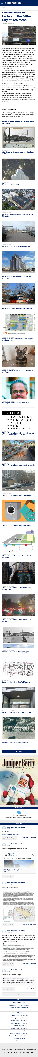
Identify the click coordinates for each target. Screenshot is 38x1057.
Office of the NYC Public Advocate (19, 1007)
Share (34, 837)
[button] (2, 3)
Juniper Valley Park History (19, 1031)
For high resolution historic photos (19, 1015)
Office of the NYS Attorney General (19, 1005)
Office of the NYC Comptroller (19, 1028)
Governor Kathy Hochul (19, 1038)
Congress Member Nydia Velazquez (19, 1036)
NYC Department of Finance (19, 1018)
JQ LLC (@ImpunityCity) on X (12, 870)
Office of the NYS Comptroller (19, 1020)
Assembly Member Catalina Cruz (19, 1033)
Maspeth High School (19, 1013)
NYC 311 (19, 1010)
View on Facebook (27, 837)
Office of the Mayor (19, 1025)
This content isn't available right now (15, 979)
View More (19, 751)
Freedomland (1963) (19, 1002)
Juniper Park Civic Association (16, 827)
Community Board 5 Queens (19, 1023)
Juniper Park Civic (13, 2)
